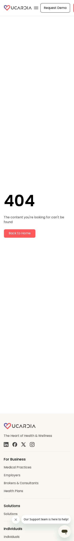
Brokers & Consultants (21, 483)
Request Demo (55, 8)
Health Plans (13, 491)
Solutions (11, 514)
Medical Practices (17, 467)
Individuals (12, 536)
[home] (18, 8)
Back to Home (20, 233)
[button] (36, 8)
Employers (12, 475)
